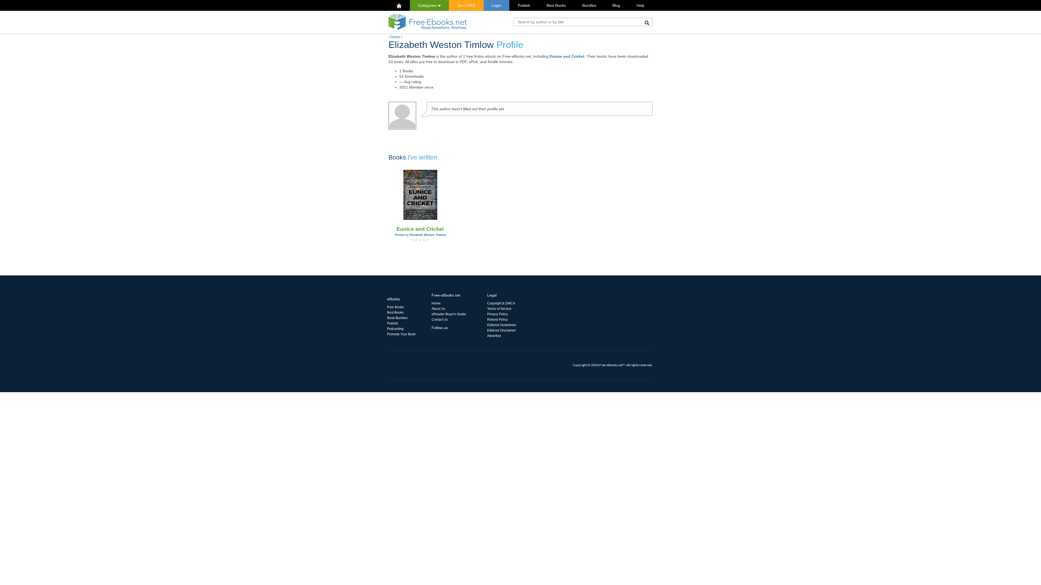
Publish (524, 5)
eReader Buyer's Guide (449, 314)
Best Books (556, 5)
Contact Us (440, 319)
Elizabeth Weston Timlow (428, 234)
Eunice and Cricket (567, 56)
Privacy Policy (497, 314)
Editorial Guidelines (501, 325)
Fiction (400, 234)
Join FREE (466, 5)
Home (395, 37)
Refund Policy (497, 319)
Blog (616, 5)
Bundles (589, 5)
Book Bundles (397, 318)
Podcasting (395, 329)
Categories (428, 5)
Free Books (395, 307)
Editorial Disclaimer (501, 330)
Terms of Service (499, 309)
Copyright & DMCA (501, 303)
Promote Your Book (401, 334)
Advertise (494, 336)
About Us (438, 309)
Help (640, 5)
